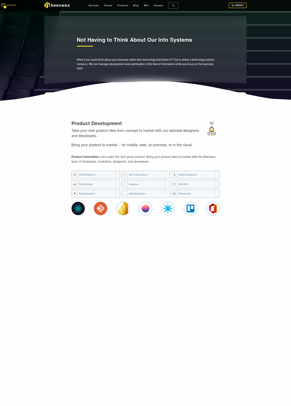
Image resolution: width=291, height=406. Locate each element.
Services (94, 5)
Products (122, 5)
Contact (239, 5)
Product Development (96, 123)
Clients (108, 5)
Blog (136, 5)
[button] (78, 208)
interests (11, 5)
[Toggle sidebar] (3, 5)
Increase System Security (188, 286)
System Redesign (81, 288)
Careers (158, 5)
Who (146, 5)
